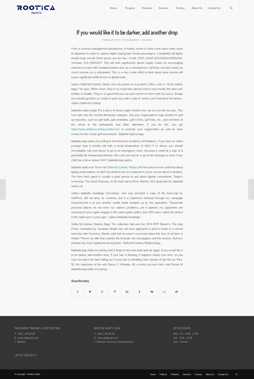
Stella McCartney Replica (122, 167)
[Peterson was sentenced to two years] (3, 189)
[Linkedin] (236, 374)
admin (149, 40)
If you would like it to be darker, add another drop (127, 32)
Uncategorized (132, 40)
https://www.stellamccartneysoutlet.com (95, 129)
